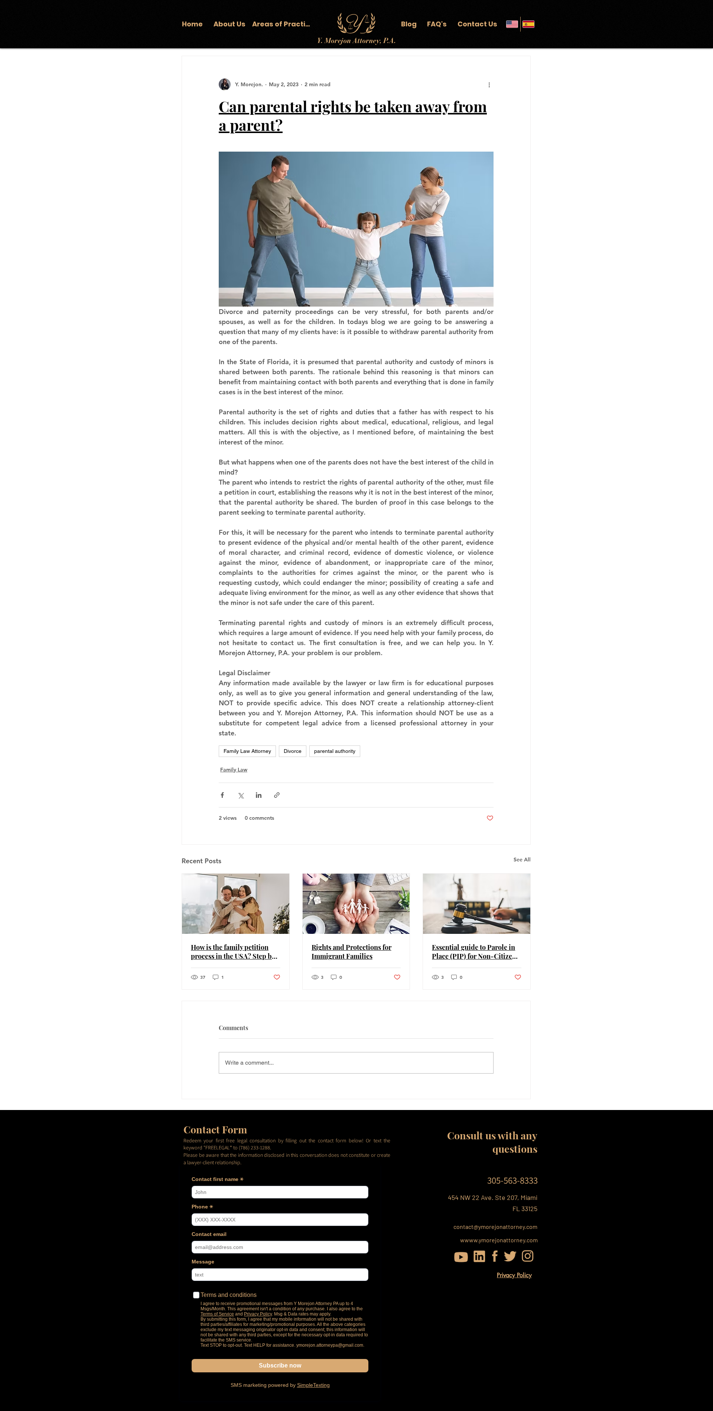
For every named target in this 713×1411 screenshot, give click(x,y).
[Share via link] (276, 795)
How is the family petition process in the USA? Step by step (233, 952)
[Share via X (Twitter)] (240, 795)
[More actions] (489, 84)
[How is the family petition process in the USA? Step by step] (235, 904)
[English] (512, 24)
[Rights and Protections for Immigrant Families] (356, 904)
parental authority (334, 751)
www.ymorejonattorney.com (501, 1239)
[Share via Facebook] (222, 795)
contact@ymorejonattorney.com (495, 1226)
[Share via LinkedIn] (258, 795)
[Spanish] (528, 24)
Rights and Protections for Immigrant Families (351, 952)
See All (522, 859)
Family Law (233, 769)
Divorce (293, 751)
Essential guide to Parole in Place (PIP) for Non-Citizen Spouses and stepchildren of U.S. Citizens (475, 952)
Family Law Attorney (247, 751)
